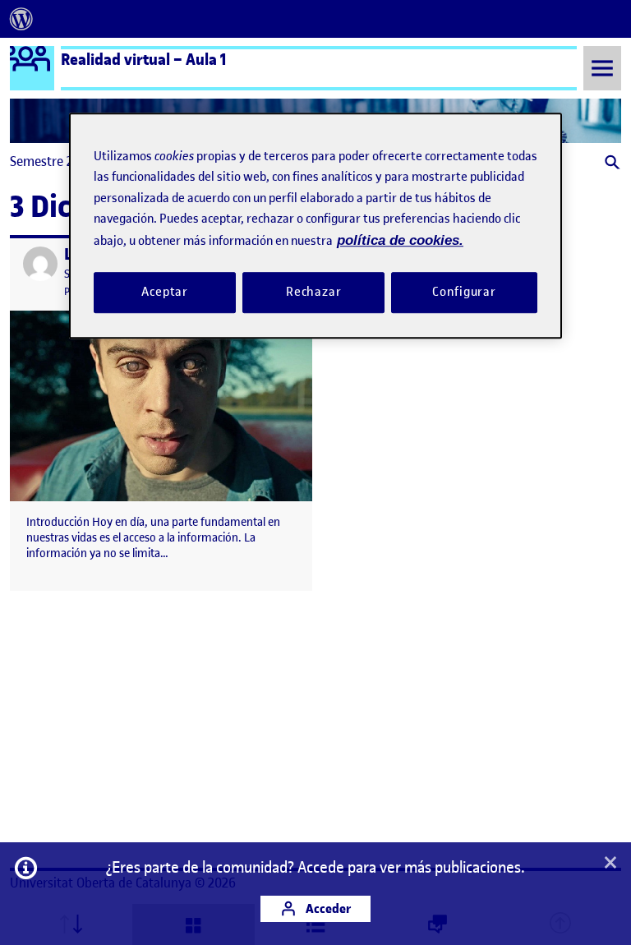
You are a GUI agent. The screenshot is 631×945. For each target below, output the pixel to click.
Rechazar (314, 292)
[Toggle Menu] (602, 68)
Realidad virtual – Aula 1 (144, 59)
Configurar (464, 292)
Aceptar (164, 292)
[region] (315, 226)
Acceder (327, 908)
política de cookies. (400, 240)
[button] (611, 163)
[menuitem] (21, 19)
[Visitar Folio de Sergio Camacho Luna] (40, 264)
